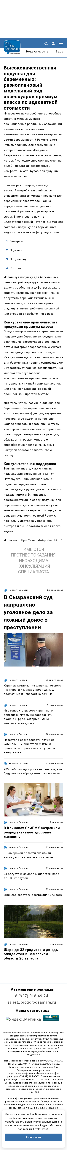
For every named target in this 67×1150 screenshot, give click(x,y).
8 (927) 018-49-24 (31, 996)
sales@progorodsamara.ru (31, 1002)
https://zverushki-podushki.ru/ (41, 540)
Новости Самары (18, 590)
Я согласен (33, 1137)
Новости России (18, 680)
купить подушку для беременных (28, 145)
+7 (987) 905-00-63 (29, 1076)
